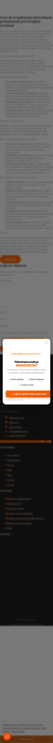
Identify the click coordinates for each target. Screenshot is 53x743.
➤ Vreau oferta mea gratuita (29, 394)
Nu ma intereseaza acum (14, 400)
